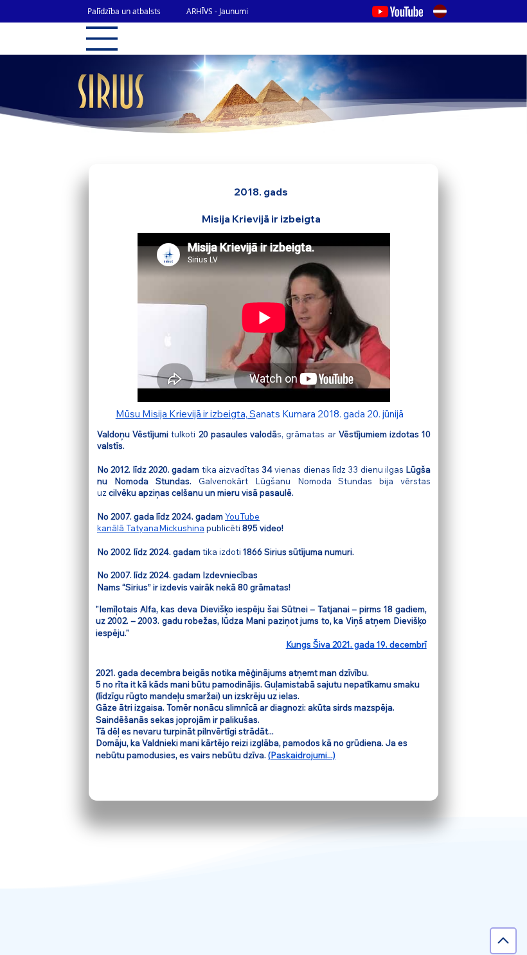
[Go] (503, 940)
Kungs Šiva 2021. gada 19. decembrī (356, 644)
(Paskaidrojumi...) (301, 755)
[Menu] (102, 39)
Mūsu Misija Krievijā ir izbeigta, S (186, 414)
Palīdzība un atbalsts (124, 11)
